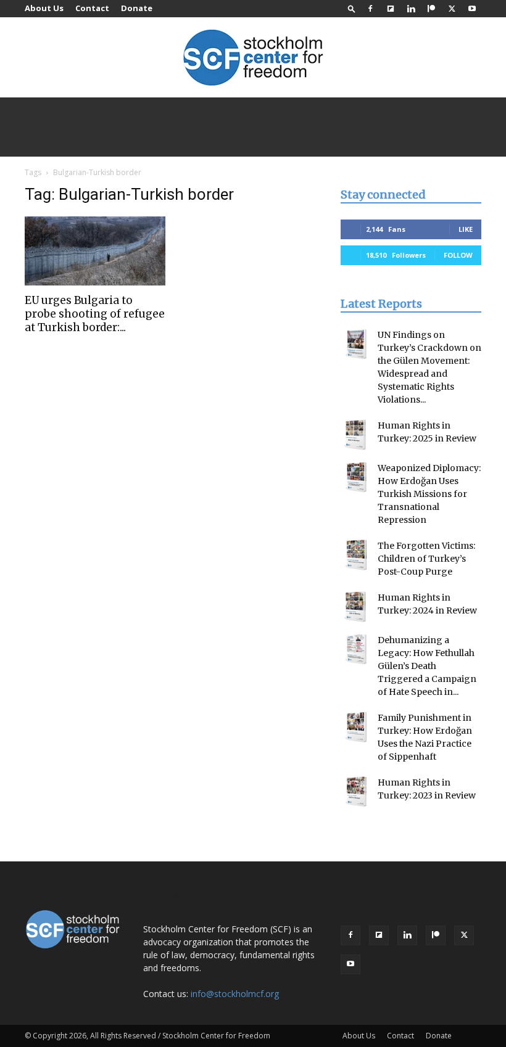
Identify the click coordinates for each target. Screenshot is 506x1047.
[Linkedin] (411, 8)
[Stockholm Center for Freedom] (253, 58)
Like (465, 229)
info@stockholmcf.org (235, 994)
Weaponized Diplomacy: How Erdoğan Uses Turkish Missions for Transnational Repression (429, 493)
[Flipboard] (390, 8)
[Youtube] (472, 8)
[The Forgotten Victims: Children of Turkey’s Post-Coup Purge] (356, 555)
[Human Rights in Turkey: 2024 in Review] (356, 606)
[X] (451, 8)
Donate (136, 8)
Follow (458, 255)
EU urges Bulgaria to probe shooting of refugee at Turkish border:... (95, 314)
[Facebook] (370, 8)
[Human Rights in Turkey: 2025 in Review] (356, 434)
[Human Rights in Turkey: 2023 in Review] (356, 791)
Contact (92, 8)
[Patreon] (431, 8)
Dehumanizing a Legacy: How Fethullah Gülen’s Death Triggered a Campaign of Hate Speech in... (427, 665)
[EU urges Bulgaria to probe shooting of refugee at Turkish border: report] (95, 250)
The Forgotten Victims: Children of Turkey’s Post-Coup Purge (426, 558)
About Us (44, 8)
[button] (351, 8)
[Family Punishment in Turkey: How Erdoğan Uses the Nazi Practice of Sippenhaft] (356, 727)
